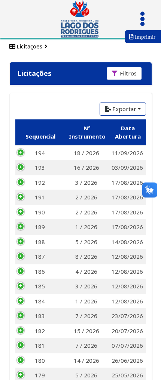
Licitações (28, 46)
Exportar (124, 109)
